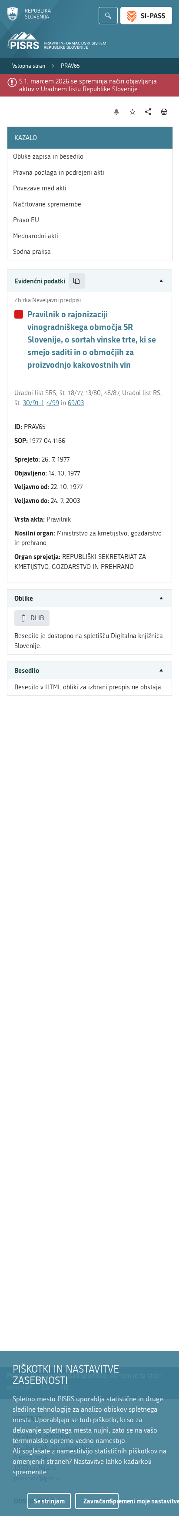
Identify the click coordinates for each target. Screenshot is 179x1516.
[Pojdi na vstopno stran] (29, 19)
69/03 (76, 403)
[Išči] (108, 15)
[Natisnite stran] (164, 112)
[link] (28, 66)
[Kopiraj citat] (77, 281)
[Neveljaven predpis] (18, 314)
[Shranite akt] (133, 112)
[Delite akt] (148, 112)
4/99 (52, 403)
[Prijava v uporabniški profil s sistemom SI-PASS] (146, 15)
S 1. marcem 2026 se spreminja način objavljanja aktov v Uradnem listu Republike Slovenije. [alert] (88, 85)
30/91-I (33, 403)
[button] (89, 281)
